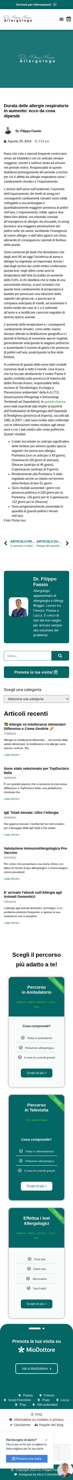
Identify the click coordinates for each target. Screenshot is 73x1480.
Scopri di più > (37, 1073)
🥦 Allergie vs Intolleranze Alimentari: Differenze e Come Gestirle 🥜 (35, 726)
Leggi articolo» (12, 754)
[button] (61, 19)
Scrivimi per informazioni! (33, 4)
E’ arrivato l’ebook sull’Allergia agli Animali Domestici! (33, 895)
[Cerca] (60, 655)
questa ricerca (54, 401)
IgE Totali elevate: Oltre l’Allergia (31, 813)
